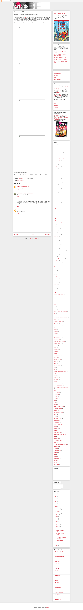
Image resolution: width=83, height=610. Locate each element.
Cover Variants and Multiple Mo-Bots (59, 542)
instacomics (56, 377)
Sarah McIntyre (58, 554)
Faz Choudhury (58, 585)
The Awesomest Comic (58, 321)
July (57, 516)
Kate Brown (56, 230)
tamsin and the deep (58, 190)
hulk (54, 369)
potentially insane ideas (58, 412)
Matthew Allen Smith (59, 592)
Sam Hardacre (56, 67)
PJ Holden (57, 568)
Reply (18, 189)
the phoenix (56, 146)
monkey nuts (56, 394)
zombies (55, 304)
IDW (25, 17)
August (57, 514)
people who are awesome (59, 406)
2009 (56, 506)
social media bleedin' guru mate (60, 434)
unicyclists (56, 448)
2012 (56, 501)
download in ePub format (58, 66)
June (57, 518)
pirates (55, 288)
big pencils (56, 331)
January (57, 526)
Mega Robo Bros (59, 88)
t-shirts (55, 442)
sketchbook (56, 168)
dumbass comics (57, 244)
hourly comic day (57, 365)
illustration (56, 204)
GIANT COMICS (57, 228)
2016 (56, 494)
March (57, 523)
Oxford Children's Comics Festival (60, 311)
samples (22, 180)
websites (55, 456)
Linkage (55, 164)
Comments (57, 487)
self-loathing (56, 430)
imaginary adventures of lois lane (60, 371)
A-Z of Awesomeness (58, 152)
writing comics (56, 464)
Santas (55, 315)
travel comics (56, 446)
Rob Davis (57, 580)
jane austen (56, 379)
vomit (55, 454)
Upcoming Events (57, 79)
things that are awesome (58, 208)
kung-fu (55, 220)
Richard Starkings (20, 193)
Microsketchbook (58, 577)
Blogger (47, 607)
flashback (55, 353)
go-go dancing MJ (57, 359)
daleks (55, 347)
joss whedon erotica (57, 383)
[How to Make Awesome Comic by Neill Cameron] (61, 118)
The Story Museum (57, 234)
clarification (56, 345)
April (57, 521)
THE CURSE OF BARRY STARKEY (60, 317)
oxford (55, 402)
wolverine (55, 462)
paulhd (18, 186)
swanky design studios (58, 440)
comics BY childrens (57, 216)
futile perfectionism (57, 355)
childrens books (57, 339)
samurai (55, 426)
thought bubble (57, 196)
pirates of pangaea (57, 160)
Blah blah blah (58, 575)
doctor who (19, 180)
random (55, 290)
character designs (57, 278)
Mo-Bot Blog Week (57, 210)
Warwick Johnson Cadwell (60, 573)
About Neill (56, 75)
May (57, 519)
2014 (56, 498)
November (58, 509)
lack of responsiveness (58, 385)
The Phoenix (58, 92)
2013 (56, 499)
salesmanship (56, 254)
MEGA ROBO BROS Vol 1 (59, 13)
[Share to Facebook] (31, 178)
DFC (55, 162)
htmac (55, 367)
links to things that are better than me (61, 387)
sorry (55, 436)
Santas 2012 (56, 180)
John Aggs (57, 589)
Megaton (55, 232)
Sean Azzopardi (58, 570)
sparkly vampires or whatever (59, 258)
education (56, 280)
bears (55, 327)
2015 (56, 496)
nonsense (56, 252)
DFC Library (56, 186)
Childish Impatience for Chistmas (60, 150)
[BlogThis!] (28, 178)
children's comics (57, 174)
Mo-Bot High (56, 119)
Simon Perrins (58, 599)
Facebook (56, 105)
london (55, 390)
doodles (55, 214)
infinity (55, 375)
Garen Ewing (57, 596)
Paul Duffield (57, 582)
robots (55, 224)
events (55, 148)
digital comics (56, 351)
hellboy (55, 363)
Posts (56, 485)
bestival (55, 329)
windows (55, 460)
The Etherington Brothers (60, 551)
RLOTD (55, 268)
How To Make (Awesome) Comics (61, 87)
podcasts (55, 410)
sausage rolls (56, 428)
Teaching (55, 319)
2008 (56, 545)
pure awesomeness (57, 418)
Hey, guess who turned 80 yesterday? (61, 538)
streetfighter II (56, 260)
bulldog (55, 276)
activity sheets (56, 323)
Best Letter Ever (59, 535)
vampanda (56, 452)
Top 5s (55, 270)
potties (55, 414)
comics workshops (57, 95)
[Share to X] (30, 178)
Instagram (56, 107)
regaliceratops (56, 422)
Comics (55, 172)
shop (55, 226)
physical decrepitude (58, 408)
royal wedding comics (58, 424)
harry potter (56, 361)
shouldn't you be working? (59, 206)
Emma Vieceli (58, 563)
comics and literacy (57, 188)
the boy (55, 296)
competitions (56, 218)
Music (55, 306)
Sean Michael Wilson (59, 556)
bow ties (55, 335)
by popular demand (57, 337)
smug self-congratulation (58, 294)
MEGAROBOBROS (57, 178)
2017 (56, 493)
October (57, 511)
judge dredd (56, 248)
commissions (56, 200)
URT (55, 238)
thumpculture (56, 298)
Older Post (47, 234)
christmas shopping (57, 343)
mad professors (57, 392)
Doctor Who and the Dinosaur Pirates (60, 528)
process (55, 194)
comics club (56, 236)
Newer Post (16, 234)
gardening (56, 357)
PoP (54, 313)
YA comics (56, 272)
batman (55, 242)
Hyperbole (56, 266)
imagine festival (57, 373)
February (58, 524)
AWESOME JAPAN (57, 182)
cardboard (56, 212)
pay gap (55, 404)
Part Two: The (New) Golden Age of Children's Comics (60, 55)
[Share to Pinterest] (32, 178)
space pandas (56, 438)
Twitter (55, 103)
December (58, 508)
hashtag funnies (57, 166)
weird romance (56, 458)
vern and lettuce (57, 302)
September (58, 513)
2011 (56, 503)
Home (32, 234)
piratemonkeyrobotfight (58, 222)
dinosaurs (56, 176)
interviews (56, 246)
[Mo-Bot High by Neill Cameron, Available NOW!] (61, 137)
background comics (57, 325)
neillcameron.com (57, 73)
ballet (55, 274)
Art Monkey (56, 184)
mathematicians (57, 286)
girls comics (56, 282)
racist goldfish (56, 420)
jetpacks (55, 381)
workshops (56, 198)
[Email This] (27, 178)
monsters (55, 396)
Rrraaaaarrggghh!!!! (60, 540)
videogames (56, 264)
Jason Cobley (58, 594)
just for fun (56, 284)
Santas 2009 (56, 156)
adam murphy (56, 240)
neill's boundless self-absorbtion (60, 250)
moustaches (56, 398)
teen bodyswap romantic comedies (60, 444)
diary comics (56, 349)
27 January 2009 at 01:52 (28, 193)
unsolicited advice (57, 450)
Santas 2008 (56, 170)
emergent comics (57, 202)
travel (55, 300)
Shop (55, 77)
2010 (56, 504)
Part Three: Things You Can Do (60, 57)
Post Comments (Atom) (34, 238)
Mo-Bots (55, 144)
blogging (55, 333)
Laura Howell (57, 561)
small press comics (57, 432)
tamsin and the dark (57, 262)
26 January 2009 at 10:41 (24, 186)
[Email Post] (25, 178)
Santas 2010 (56, 154)
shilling (55, 256)
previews (55, 416)
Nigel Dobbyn (58, 587)
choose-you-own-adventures (59, 341)
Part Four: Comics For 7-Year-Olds (60, 59)
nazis (55, 400)
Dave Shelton (58, 566)
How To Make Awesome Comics (60, 115)
